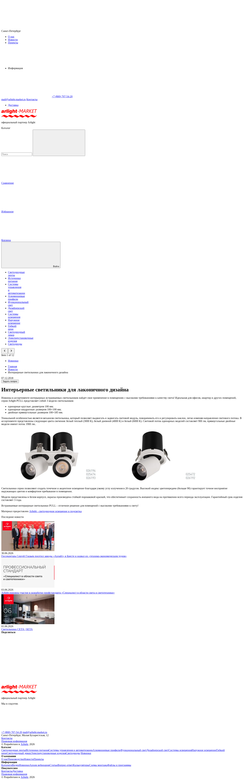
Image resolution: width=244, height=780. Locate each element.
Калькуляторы (81, 765)
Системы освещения (14, 315)
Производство (16, 759)
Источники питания (14, 280)
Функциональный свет (134, 750)
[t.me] (26, 729)
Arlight (24, 744)
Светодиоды (15, 344)
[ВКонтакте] (26, 657)
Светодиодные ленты (13, 750)
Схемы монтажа (98, 765)
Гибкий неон (12, 327)
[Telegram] (26, 683)
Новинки (13, 360)
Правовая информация (14, 741)
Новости (13, 39)
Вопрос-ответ (65, 765)
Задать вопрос (10, 381)
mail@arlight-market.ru (35, 732)
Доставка (13, 105)
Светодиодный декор (19, 753)
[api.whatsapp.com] (76, 729)
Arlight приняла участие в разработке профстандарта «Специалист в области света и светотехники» (58, 592)
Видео (15, 765)
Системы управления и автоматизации (71, 750)
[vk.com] (126, 729)
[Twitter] (77, 657)
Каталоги (6, 765)
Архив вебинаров (40, 765)
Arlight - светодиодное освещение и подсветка (55, 511)
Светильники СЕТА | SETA (17, 629)
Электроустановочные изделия (48, 753)
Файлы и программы (119, 765)
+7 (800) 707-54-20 (11, 732)
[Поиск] (59, 143)
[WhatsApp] (26, 96)
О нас (11, 36)
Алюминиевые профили (16, 298)
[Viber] (127, 657)
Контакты (32, 99)
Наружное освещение (14, 321)
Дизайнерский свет (157, 750)
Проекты (13, 42)
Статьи (54, 765)
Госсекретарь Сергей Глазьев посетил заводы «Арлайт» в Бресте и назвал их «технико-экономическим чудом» (64, 556)
